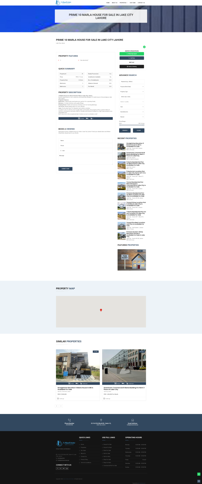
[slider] (120, 125)
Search (124, 130)
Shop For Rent (107, 462)
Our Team (132, 2)
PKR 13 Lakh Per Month (132, 159)
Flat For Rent (107, 456)
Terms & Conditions (86, 462)
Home (108, 2)
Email (132, 62)
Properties (123, 2)
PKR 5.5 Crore (130, 190)
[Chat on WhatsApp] (198, 474)
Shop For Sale (107, 459)
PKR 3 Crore (129, 199)
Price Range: (122, 121)
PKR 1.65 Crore (130, 219)
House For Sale (107, 444)
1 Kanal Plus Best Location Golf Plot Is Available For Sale (135, 224)
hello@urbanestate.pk (63, 460)
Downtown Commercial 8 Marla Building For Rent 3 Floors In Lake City (135, 154)
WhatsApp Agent (132, 53)
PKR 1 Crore (129, 168)
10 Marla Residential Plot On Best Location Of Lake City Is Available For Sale (135, 194)
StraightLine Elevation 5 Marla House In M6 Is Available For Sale (135, 144)
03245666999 (61, 458)
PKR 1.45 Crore (130, 179)
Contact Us (141, 2)
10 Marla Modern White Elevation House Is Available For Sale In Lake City (135, 234)
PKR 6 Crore (129, 209)
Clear (139, 130)
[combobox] (131, 97)
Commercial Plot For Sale (110, 465)
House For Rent (108, 447)
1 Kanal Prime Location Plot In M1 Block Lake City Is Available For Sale (136, 204)
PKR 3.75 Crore (130, 149)
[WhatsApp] (144, 47)
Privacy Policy (84, 459)
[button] (131, 86)
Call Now (132, 58)
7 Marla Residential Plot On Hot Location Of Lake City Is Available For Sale (136, 213)
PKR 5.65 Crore (130, 240)
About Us (114, 2)
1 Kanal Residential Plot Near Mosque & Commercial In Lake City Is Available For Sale (136, 184)
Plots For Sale (107, 450)
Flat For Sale (107, 453)
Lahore (63, 43)
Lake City (58, 43)
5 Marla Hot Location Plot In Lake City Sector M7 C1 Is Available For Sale (136, 172)
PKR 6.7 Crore (130, 229)
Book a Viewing (133, 66)
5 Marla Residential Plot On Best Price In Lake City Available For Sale (135, 163)
